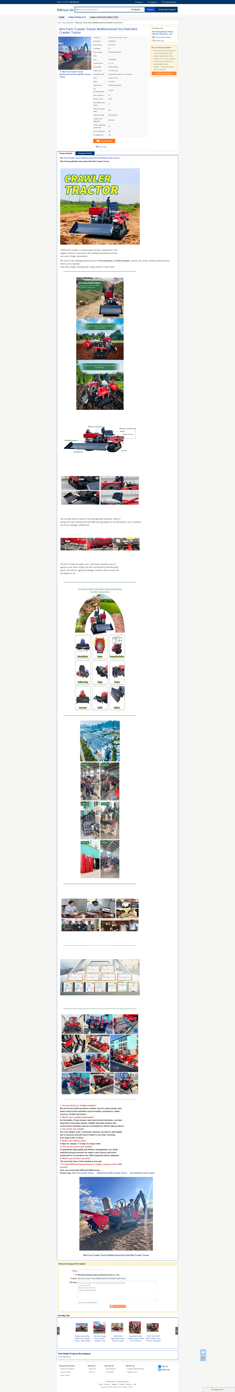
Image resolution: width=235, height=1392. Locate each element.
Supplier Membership (135, 1369)
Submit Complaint (67, 1369)
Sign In (59, 2)
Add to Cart (102, 147)
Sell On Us (130, 1366)
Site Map (121, 1384)
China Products (77, 17)
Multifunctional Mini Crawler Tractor (112, 1173)
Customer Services (67, 1366)
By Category (111, 1369)
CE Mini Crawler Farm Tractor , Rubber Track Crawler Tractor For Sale (100, 1340)
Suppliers (114, 1384)
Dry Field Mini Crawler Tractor (142, 1173)
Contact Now (106, 141)
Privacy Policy (66, 1372)
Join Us (92, 1372)
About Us (91, 1366)
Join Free (66, 2)
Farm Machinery (68, 23)
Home (62, 17)
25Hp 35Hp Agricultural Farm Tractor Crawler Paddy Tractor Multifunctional (117, 1340)
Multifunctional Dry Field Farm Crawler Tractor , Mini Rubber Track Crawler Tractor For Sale (82, 1340)
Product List (159, 41)
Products (107, 1384)
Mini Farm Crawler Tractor (83, 1173)
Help (135, 1384)
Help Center (65, 1375)
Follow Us (165, 1370)
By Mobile (110, 1372)
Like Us (164, 1366)
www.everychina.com (122, 1381)
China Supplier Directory (104, 17)
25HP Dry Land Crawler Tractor (117, 37)
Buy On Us (109, 1366)
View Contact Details (163, 37)
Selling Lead (132, 1372)
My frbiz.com (74, 2)
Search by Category (167, 9)
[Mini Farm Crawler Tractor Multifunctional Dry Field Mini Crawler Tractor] (74, 69)
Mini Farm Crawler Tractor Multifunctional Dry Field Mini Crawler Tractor (98, 30)
